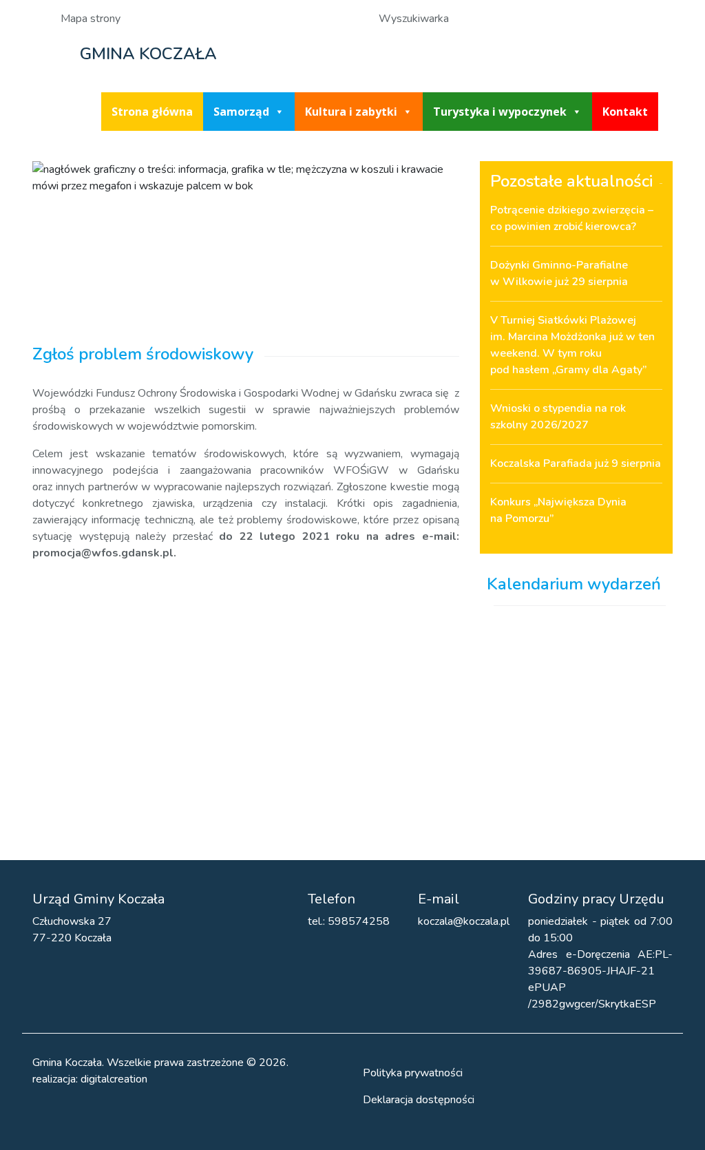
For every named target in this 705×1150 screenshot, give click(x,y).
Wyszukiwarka (414, 18)
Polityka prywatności (413, 1072)
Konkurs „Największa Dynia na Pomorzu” (558, 510)
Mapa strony (90, 18)
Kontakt (625, 111)
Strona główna (152, 111)
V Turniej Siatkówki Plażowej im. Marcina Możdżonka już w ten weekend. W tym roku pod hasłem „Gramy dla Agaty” (572, 345)
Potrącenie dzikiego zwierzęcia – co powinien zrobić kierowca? (571, 218)
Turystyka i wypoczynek (500, 111)
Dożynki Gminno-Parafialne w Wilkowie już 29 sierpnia (559, 273)
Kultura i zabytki (351, 111)
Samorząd (241, 111)
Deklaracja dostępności (418, 1099)
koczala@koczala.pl (463, 921)
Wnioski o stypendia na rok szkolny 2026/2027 (558, 416)
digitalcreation (114, 1079)
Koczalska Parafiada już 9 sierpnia (575, 463)
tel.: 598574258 (349, 921)
